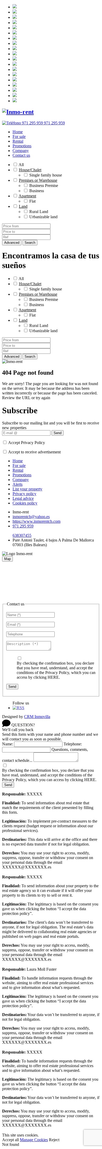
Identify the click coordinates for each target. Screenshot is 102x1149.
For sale (19, 136)
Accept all (10, 1140)
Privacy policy (24, 493)
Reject (54, 1140)
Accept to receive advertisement (34, 452)
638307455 (22, 535)
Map (7, 559)
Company (21, 150)
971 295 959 (23, 526)
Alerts (17, 484)
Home (18, 132)
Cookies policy (25, 503)
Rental (18, 141)
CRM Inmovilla (37, 716)
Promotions (22, 146)
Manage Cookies (34, 1140)
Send (57, 433)
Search (30, 243)
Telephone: (73, 744)
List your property (27, 489)
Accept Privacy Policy (26, 442)
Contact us (21, 155)
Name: (7, 744)
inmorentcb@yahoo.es (31, 516)
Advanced (11, 243)
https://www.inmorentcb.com (36, 521)
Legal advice (23, 498)
